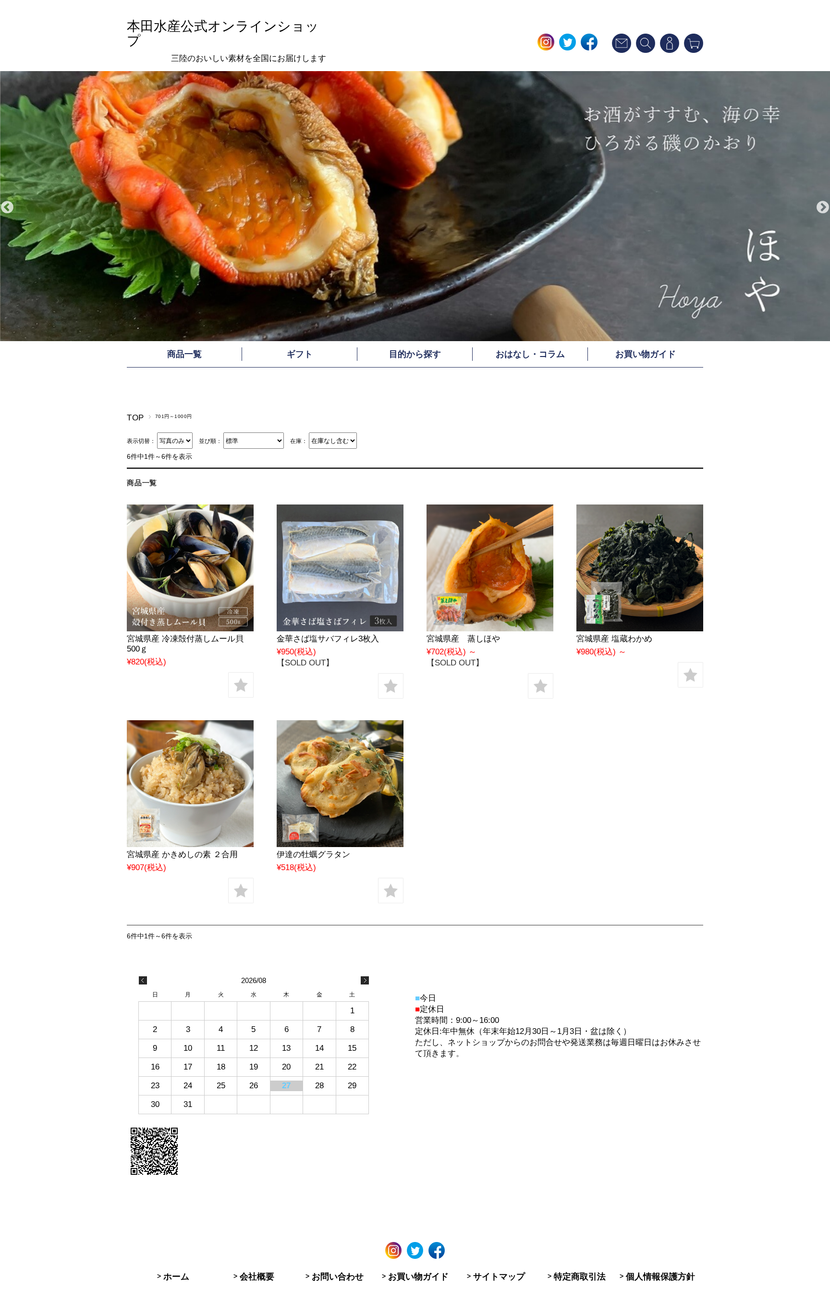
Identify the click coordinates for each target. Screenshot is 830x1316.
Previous (7, 207)
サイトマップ (499, 1276)
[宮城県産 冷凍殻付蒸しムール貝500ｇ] (190, 628)
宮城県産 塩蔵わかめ (614, 638)
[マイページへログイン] (669, 50)
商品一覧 (184, 354)
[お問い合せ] (621, 50)
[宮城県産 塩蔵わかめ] (639, 628)
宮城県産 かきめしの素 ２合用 (182, 854)
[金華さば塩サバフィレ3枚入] (340, 628)
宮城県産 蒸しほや (463, 638)
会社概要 (257, 1276)
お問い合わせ (338, 1276)
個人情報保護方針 (660, 1276)
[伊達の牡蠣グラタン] (340, 844)
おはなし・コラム (530, 354)
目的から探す (415, 354)
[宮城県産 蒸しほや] (490, 628)
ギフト (300, 354)
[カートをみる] (693, 50)
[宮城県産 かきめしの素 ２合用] (190, 844)
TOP (135, 417)
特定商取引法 (580, 1276)
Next (823, 207)
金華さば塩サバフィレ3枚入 (328, 638)
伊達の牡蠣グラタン (313, 854)
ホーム (176, 1276)
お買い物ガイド (645, 354)
